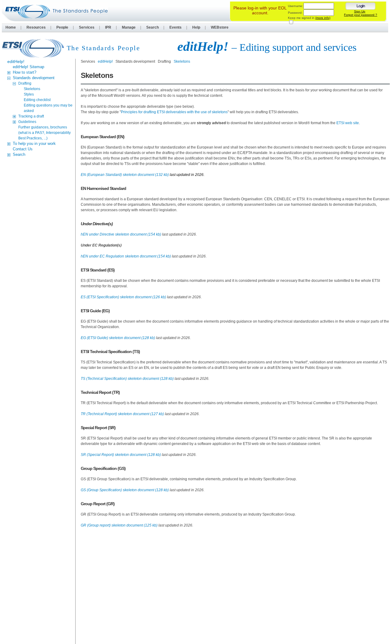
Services (86, 27)
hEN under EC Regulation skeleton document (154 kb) (126, 256)
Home (10, 27)
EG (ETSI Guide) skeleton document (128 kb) (118, 338)
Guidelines (27, 122)
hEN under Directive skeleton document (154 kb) (121, 234)
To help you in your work (34, 143)
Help (196, 27)
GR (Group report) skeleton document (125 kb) (119, 525)
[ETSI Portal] (55, 11)
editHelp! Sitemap (28, 67)
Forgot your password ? (360, 14)
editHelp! (15, 61)
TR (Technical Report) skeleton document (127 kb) (122, 414)
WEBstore (220, 27)
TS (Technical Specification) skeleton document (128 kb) (127, 378)
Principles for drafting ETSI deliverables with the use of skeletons (174, 112)
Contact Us (23, 149)
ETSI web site (347, 123)
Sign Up (359, 11)
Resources (36, 27)
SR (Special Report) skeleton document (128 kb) (121, 455)
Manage (129, 27)
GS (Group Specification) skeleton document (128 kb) (125, 490)
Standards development (34, 77)
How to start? (24, 72)
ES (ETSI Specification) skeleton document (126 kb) (123, 297)
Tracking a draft (31, 116)
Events (175, 27)
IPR (108, 27)
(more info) (322, 17)
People (62, 27)
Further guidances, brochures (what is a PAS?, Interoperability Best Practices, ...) (44, 132)
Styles (29, 94)
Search (152, 27)
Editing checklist (37, 100)
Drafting (24, 83)
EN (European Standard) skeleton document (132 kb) (125, 175)
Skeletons (32, 89)
